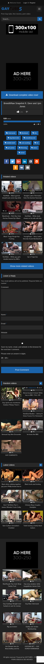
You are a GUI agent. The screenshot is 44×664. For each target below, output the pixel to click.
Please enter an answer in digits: (13, 354)
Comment (4, 287)
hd (37, 143)
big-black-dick (14, 138)
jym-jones (11, 148)
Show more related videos (22, 266)
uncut (22, 152)
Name (4, 315)
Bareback (25, 133)
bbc (35, 133)
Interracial (11, 133)
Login (25, 3)
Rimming (24, 148)
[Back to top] (37, 658)
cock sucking (25, 143)
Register (32, 3)
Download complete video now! (23, 95)
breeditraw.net (30, 138)
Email (4, 324)
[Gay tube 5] (18, 9)
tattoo (35, 148)
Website (4, 332)
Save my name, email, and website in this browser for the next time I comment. (21, 348)
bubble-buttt (11, 143)
